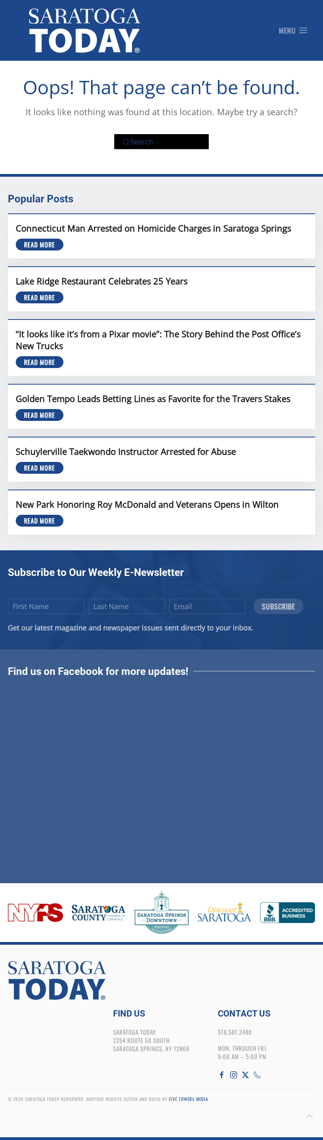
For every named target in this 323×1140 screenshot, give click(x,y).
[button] (293, 30)
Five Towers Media (188, 1099)
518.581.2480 (235, 1032)
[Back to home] (85, 30)
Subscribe (278, 606)
